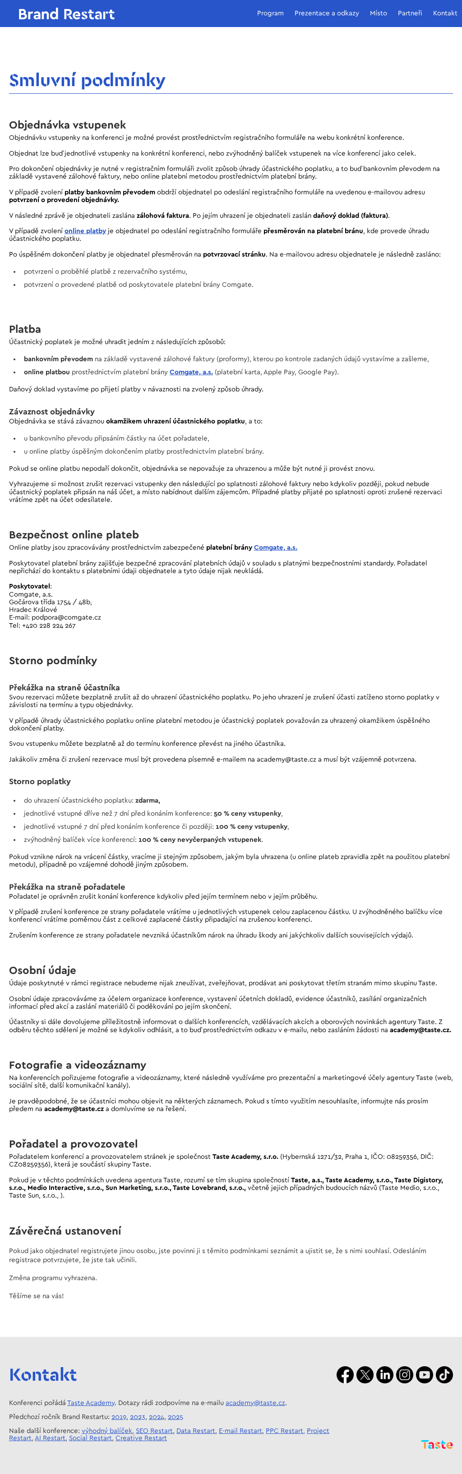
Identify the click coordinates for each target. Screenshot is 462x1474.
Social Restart (90, 1438)
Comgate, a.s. (191, 372)
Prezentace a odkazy (327, 13)
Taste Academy (91, 1403)
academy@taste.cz (255, 1403)
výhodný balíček (107, 1431)
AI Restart (50, 1438)
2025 (175, 1417)
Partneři (410, 13)
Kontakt (445, 13)
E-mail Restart (240, 1431)
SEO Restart (154, 1431)
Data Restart (195, 1431)
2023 (137, 1417)
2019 (118, 1417)
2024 (156, 1417)
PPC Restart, (285, 1431)
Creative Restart (141, 1438)
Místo (378, 13)
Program (270, 13)
